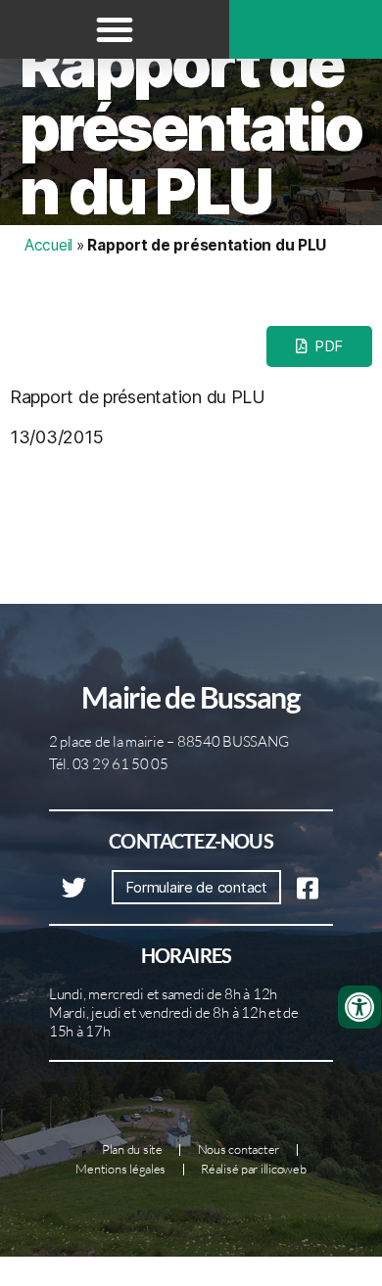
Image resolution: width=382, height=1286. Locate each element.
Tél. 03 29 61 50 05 (108, 764)
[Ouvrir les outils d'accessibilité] (359, 1007)
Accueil (48, 245)
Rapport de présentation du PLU (190, 127)
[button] (114, 29)
